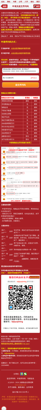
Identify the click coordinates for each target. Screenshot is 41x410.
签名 (32, 2)
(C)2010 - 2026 (13, 382)
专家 (14, 2)
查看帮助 (34, 64)
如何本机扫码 (34, 277)
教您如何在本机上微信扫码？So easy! (15, 344)
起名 (3, 2)
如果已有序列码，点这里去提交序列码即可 (16, 30)
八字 (26, 2)
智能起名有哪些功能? (26, 27)
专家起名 (30, 378)
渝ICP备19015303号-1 (20, 392)
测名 (8, 2)
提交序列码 (11, 378)
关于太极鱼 (12, 387)
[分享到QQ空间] (21, 374)
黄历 (38, 2)
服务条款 (21, 387)
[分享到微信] (25, 374)
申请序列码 (21, 378)
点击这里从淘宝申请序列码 (20, 53)
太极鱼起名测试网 (26, 382)
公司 (20, 2)
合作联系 (29, 387)
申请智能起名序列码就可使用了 (20, 142)
